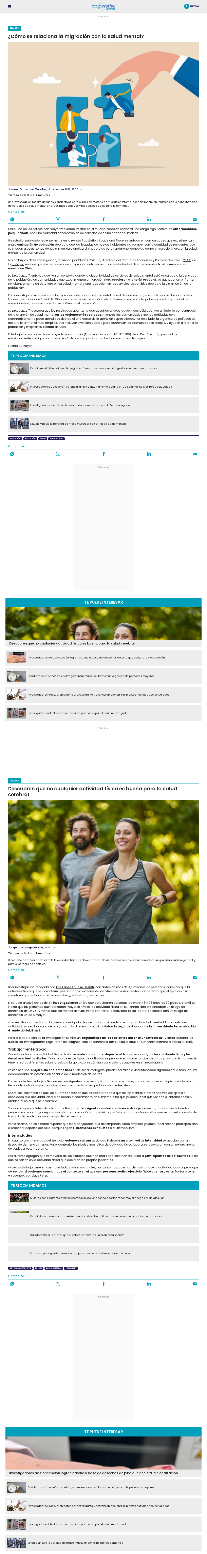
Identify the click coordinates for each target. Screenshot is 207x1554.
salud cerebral (53, 1268)
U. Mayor (18, 264)
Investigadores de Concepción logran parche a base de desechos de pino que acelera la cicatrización (96, 657)
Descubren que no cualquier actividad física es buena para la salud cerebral (72, 643)
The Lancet (70, 1268)
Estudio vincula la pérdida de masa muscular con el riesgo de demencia (78, 423)
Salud (14, 28)
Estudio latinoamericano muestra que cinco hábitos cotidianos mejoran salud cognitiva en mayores (96, 1216)
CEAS (186, 260)
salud (43, 438)
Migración (15, 438)
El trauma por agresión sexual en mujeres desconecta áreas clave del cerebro (82, 1253)
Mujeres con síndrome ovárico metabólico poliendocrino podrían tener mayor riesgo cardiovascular (97, 1198)
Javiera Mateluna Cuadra (27, 189)
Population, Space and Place (103, 240)
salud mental (56, 438)
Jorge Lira (15, 947)
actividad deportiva (20, 1268)
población (30, 438)
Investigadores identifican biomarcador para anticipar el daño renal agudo (80, 405)
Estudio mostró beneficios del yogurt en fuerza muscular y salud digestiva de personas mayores (93, 368)
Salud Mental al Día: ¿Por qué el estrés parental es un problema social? (77, 1235)
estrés (38, 1268)
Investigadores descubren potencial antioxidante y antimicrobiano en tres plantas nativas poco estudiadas (101, 386)
